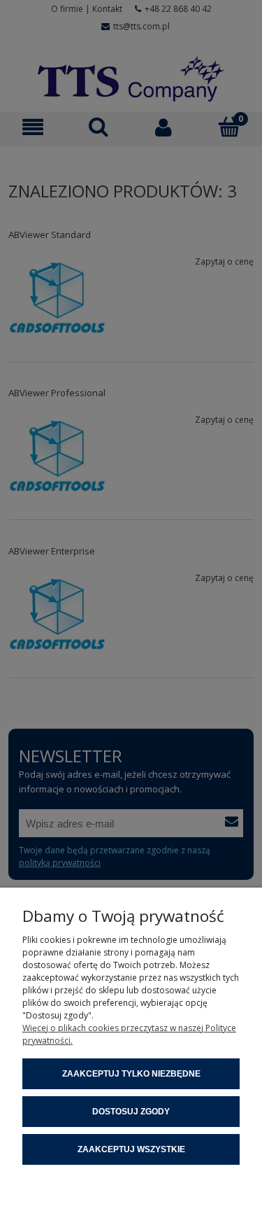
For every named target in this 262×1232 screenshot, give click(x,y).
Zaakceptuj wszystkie (131, 1149)
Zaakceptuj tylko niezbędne (131, 1074)
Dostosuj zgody (131, 1111)
